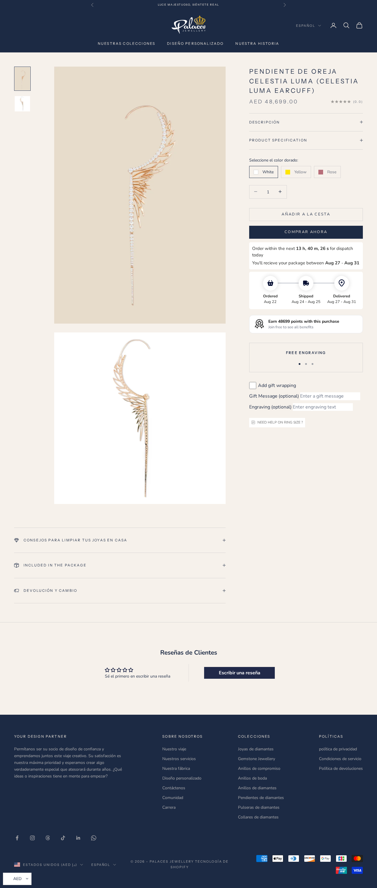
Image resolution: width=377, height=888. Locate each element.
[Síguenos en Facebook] (17, 838)
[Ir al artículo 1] (22, 79)
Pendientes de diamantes (261, 797)
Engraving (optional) (270, 406)
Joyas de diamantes (256, 749)
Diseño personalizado (195, 43)
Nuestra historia (257, 43)
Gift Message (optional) (274, 396)
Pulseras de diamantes (259, 807)
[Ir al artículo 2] (22, 103)
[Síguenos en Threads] (48, 838)
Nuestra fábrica (176, 768)
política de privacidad (338, 749)
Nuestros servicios (179, 759)
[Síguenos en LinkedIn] (78, 838)
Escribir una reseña (239, 673)
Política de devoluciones (341, 768)
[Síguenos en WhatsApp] (94, 838)
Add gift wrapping (277, 385)
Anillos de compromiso (259, 768)
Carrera (169, 807)
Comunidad (172, 797)
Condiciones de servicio (340, 759)
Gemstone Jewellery (256, 759)
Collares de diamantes (258, 817)
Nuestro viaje (174, 749)
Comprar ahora (306, 232)
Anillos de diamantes (257, 788)
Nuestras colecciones (126, 43)
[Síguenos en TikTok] (63, 838)
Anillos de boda (252, 778)
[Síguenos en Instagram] (32, 838)
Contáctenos (173, 788)
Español (305, 26)
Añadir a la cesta (306, 214)
